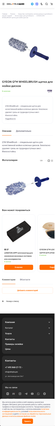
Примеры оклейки (14, 344)
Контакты (10, 339)
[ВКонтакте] (7, 393)
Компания (10, 322)
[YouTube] (32, 393)
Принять (27, 421)
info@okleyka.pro (11, 372)
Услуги (8, 333)
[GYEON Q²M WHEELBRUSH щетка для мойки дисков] (27, 49)
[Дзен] (44, 393)
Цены (8, 349)
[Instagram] (20, 393)
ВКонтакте (25, 279)
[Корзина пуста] (51, 4)
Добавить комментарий (27, 290)
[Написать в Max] (37, 4)
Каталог (9, 328)
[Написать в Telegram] (32, 4)
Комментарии (8, 279)
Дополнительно (23, 131)
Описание (6, 131)
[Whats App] (38, 393)
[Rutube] (13, 393)
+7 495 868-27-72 (13, 367)
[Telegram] (26, 393)
